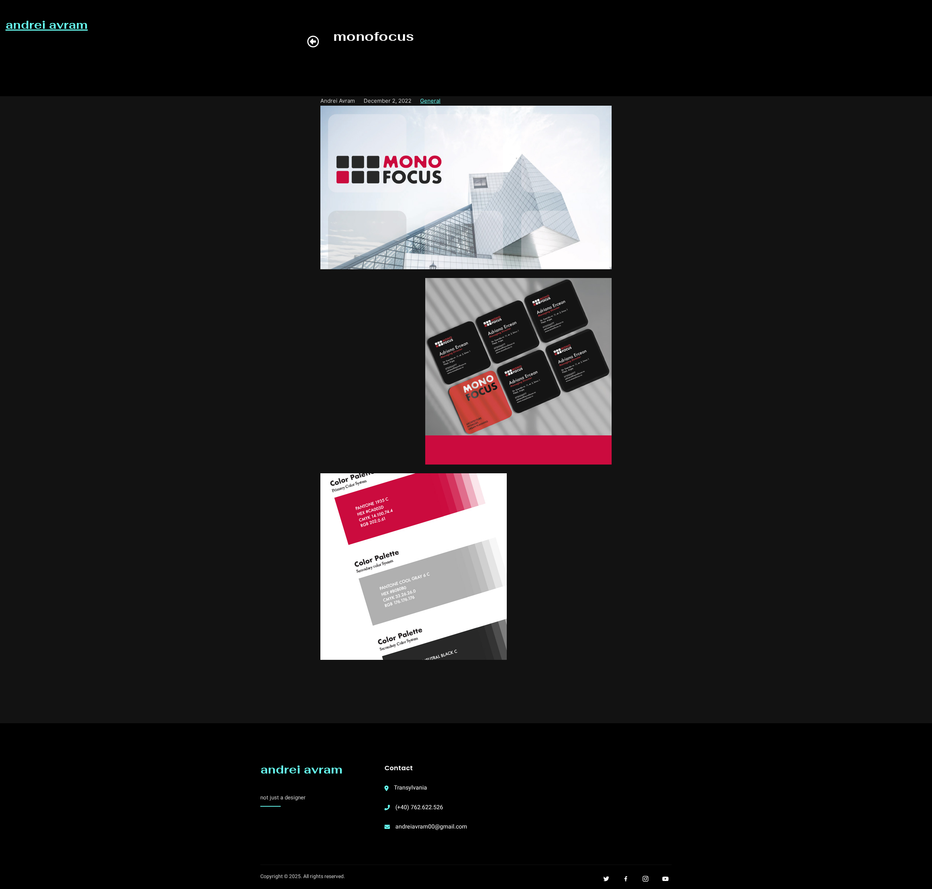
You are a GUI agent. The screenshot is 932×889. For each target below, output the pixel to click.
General (430, 100)
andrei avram (301, 769)
